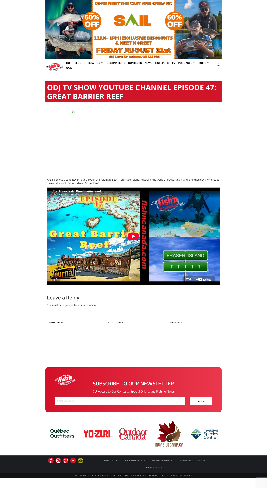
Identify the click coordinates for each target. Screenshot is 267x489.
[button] (79, 63)
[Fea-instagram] (58, 460)
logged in (67, 305)
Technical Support (163, 460)
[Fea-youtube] (73, 460)
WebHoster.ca (184, 475)
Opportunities (110, 460)
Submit (201, 401)
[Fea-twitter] (65, 460)
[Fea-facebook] (51, 460)
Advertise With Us (135, 460)
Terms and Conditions (193, 460)
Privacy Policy (153, 467)
